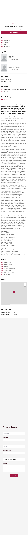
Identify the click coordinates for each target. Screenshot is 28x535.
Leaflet (11, 304)
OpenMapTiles (18, 304)
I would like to (6, 457)
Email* (4, 444)
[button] (14, 292)
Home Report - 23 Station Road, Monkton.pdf (15, 89)
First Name (5, 431)
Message (5, 463)
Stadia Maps (14, 304)
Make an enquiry (14, 32)
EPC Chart (6, 91)
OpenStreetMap (22, 304)
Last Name (5, 437)
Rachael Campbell (13, 66)
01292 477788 (14, 59)
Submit (14, 475)
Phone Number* (7, 450)
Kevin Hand (11, 56)
